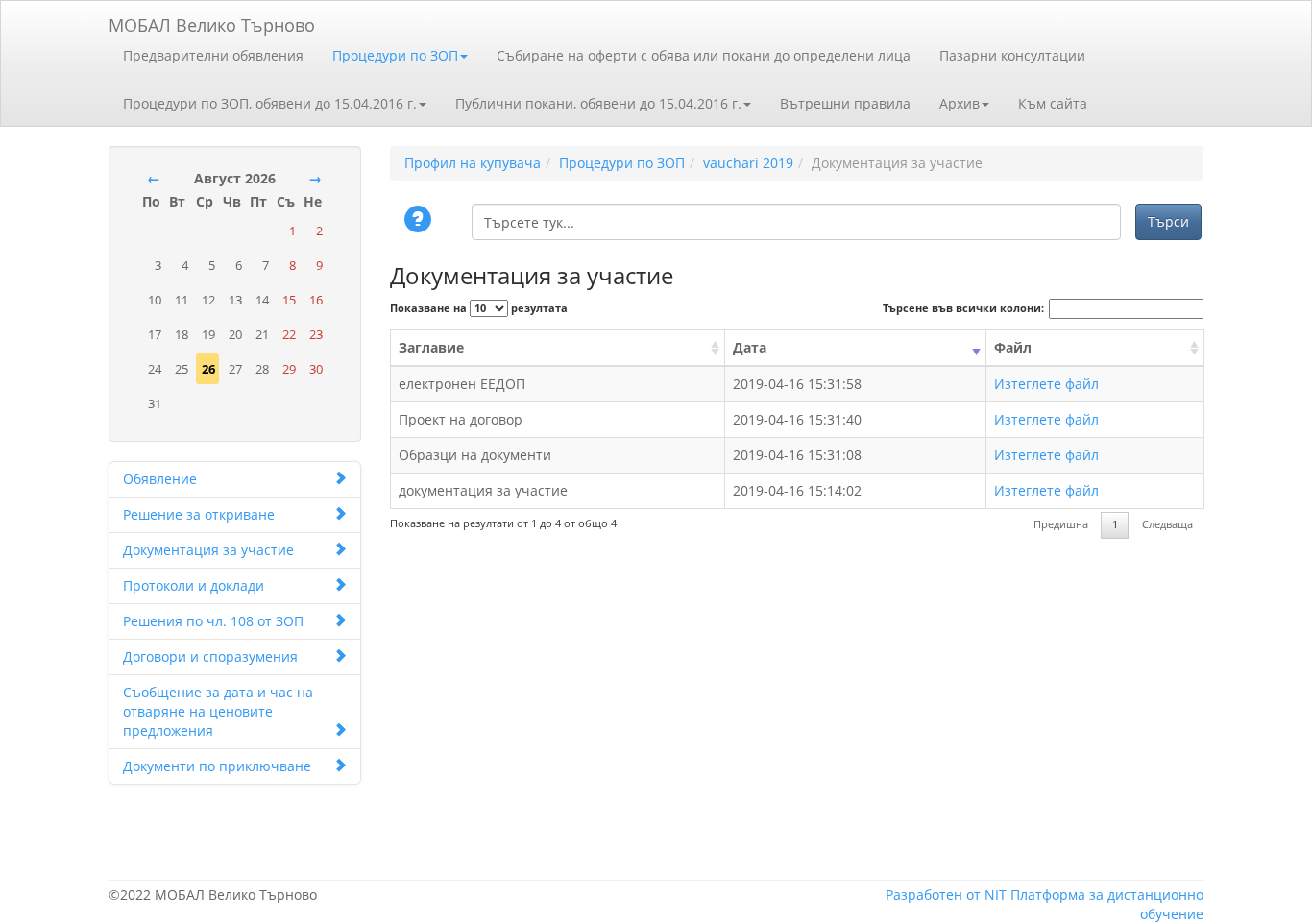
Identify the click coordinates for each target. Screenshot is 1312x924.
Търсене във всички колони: (963, 308)
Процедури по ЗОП (395, 55)
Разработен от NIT (946, 895)
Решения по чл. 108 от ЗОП (213, 621)
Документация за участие (208, 550)
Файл (1013, 347)
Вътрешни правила (845, 103)
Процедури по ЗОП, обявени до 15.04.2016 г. (270, 103)
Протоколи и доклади (193, 585)
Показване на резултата (479, 308)
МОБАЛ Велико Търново (212, 21)
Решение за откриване (199, 514)
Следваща (1167, 524)
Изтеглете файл (1046, 384)
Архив (959, 103)
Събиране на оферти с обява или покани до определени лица (704, 55)
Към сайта (1052, 103)
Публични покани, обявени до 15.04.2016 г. (598, 103)
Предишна (1060, 524)
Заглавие (431, 347)
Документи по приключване (217, 766)
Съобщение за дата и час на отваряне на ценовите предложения (218, 711)
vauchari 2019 (748, 163)
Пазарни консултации (1012, 55)
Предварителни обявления (213, 55)
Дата (749, 347)
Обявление (160, 479)
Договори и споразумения (210, 656)
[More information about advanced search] (420, 221)
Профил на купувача (472, 163)
